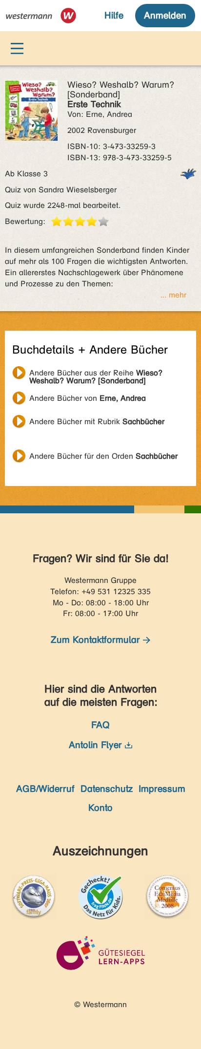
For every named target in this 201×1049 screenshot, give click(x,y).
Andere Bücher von (87, 398)
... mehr (173, 295)
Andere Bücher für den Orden (103, 456)
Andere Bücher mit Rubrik (96, 421)
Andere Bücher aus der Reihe (95, 374)
